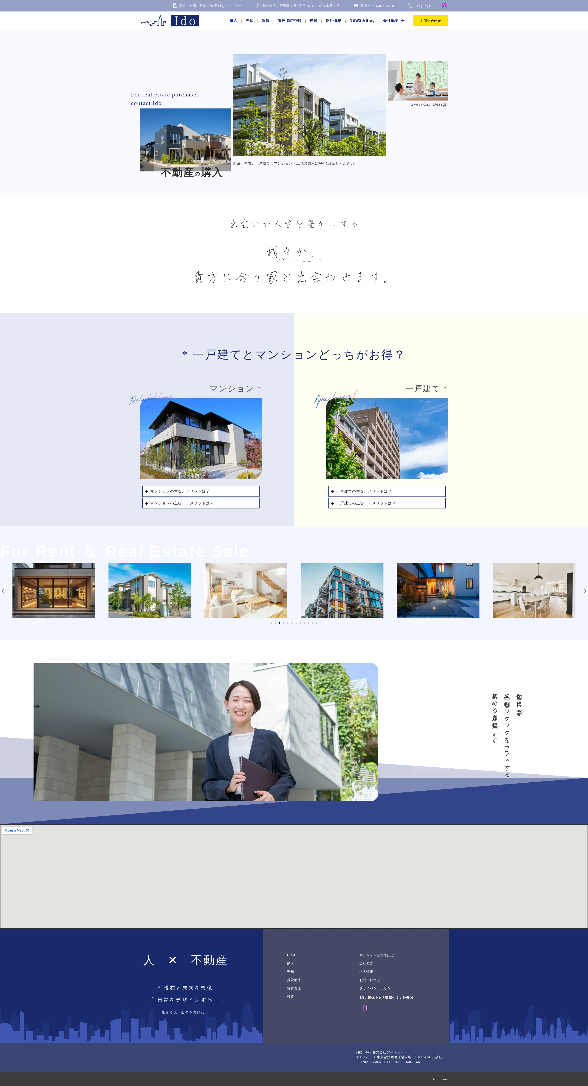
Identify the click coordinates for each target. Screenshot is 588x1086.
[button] (3, 591)
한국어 (408, 997)
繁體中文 (392, 997)
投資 (313, 21)
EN (361, 997)
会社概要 (391, 21)
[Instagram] (444, 5)
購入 (233, 21)
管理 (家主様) (289, 21)
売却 (250, 21)
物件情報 (333, 21)
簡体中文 (375, 997)
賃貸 (266, 21)
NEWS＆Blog (362, 21)
